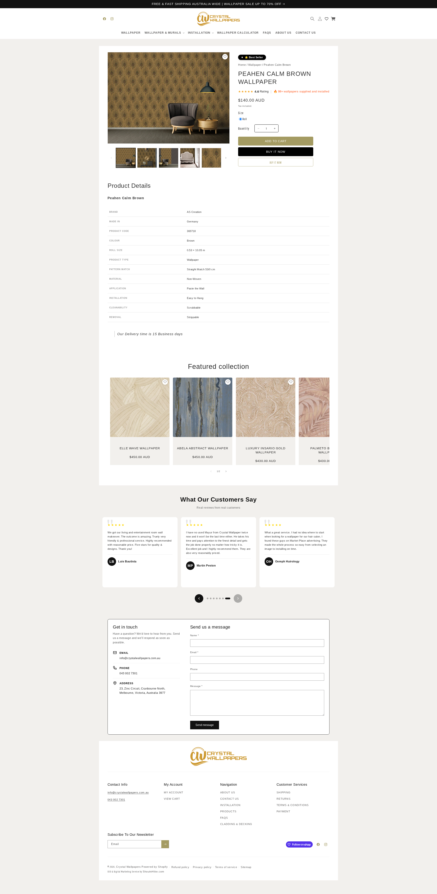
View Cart (172, 798)
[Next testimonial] (238, 598)
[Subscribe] (165, 844)
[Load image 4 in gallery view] (190, 158)
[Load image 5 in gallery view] (211, 158)
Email (194, 652)
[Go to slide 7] (227, 598)
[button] (164, 33)
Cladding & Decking (236, 824)
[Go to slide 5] (220, 598)
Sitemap (246, 867)
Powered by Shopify (155, 866)
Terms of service (226, 867)
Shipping (284, 792)
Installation (230, 805)
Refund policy (180, 867)
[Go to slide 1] (207, 598)
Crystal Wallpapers (128, 866)
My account (173, 792)
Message (196, 686)
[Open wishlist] (326, 19)
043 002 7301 (128, 673)
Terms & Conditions (293, 805)
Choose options (140, 425)
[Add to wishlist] (165, 382)
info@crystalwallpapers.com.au (139, 658)
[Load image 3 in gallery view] (168, 158)
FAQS (224, 817)
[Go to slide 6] (223, 598)
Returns (284, 798)
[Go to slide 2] (211, 598)
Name (194, 635)
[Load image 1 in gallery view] (126, 158)
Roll (245, 119)
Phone (194, 669)
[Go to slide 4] (217, 598)
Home (242, 64)
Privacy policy (202, 867)
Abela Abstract (202, 448)
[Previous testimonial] (199, 598)
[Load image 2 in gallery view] (147, 158)
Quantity (243, 128)
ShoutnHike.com (153, 871)
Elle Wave (140, 448)
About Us (227, 792)
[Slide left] (111, 158)
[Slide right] (226, 158)
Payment (283, 811)
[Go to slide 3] (214, 598)
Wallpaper (255, 64)
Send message (204, 725)
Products (228, 811)
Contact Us (229, 798)
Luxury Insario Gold (265, 450)
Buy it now (276, 162)
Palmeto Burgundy (328, 450)
